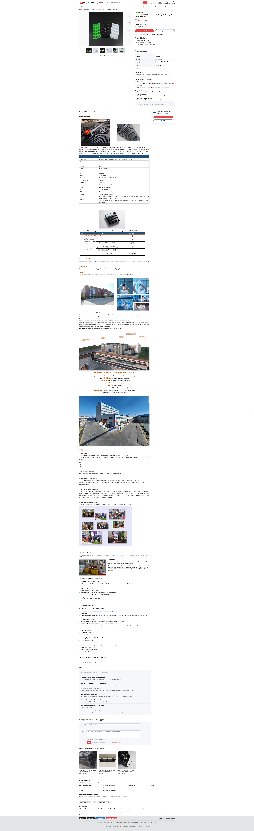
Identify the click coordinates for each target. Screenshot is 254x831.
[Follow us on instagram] (168, 818)
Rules (174, 6)
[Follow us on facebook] (164, 818)
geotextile (97, 611)
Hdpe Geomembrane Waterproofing (87, 812)
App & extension (158, 6)
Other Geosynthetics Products (113, 9)
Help (151, 6)
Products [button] (101, 2)
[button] (141, 2)
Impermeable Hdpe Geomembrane (142, 808)
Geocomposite (82, 787)
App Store (82, 818)
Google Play (91, 818)
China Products (106, 822)
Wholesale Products (127, 822)
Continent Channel (142, 822)
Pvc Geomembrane (116, 812)
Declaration (141, 826)
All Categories (84, 6)
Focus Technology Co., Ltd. (118, 826)
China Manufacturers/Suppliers (116, 822)
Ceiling (94, 802)
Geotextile (81, 790)
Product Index (149, 822)
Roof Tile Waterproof (131, 785)
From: (85, 724)
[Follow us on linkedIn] (174, 818)
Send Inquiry (145, 30)
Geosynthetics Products (100, 9)
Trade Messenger (100, 818)
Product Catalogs (98, 782)
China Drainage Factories (113, 808)
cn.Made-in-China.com (139, 823)
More (80, 814)
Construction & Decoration (88, 9)
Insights (154, 822)
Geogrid (104, 787)
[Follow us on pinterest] (172, 818)
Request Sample (160, 34)
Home (80, 9)
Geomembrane (91, 611)
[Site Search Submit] (145, 2)
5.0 (159, 113)
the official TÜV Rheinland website (117, 555)
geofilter (118, 611)
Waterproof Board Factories (126, 808)
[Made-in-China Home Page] (86, 2)
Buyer (144, 6)
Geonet (152, 787)
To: (86, 728)
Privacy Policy (147, 826)
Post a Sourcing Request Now (116, 742)
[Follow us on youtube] (170, 818)
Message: (85, 731)
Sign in (173, 3)
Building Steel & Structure (104, 802)
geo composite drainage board (109, 611)
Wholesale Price (135, 822)
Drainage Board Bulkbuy (127, 812)
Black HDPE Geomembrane (103, 812)
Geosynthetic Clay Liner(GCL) (109, 785)
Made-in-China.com (121, 823)
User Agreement (134, 826)
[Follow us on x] (166, 818)
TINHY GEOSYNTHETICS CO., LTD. (145, 19)
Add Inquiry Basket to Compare (106, 55)
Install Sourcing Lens (112, 818)
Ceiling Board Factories (100, 808)
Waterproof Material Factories (86, 808)
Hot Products (100, 822)
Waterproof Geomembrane (157, 808)
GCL (101, 611)
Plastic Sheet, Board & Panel (85, 785)
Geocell (152, 785)
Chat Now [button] (166, 31)
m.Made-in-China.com (130, 823)
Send (89, 742)
